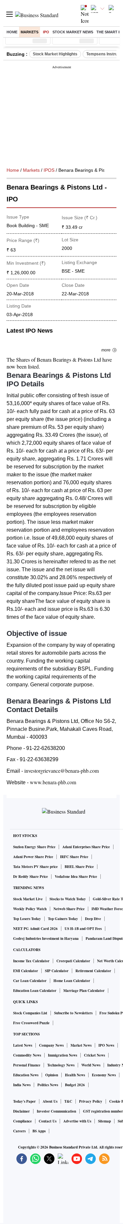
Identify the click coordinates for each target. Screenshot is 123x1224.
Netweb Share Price (69, 909)
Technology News (60, 1065)
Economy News (104, 1075)
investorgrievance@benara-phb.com (61, 770)
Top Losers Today (27, 918)
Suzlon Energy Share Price (34, 847)
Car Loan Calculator (30, 980)
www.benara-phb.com (53, 782)
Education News (25, 1075)
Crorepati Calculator (73, 961)
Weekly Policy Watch (30, 909)
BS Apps (39, 1131)
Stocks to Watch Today (68, 899)
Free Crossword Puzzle (31, 1023)
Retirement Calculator (93, 971)
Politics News (47, 1085)
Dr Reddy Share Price (30, 876)
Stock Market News (72, 32)
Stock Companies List (30, 1013)
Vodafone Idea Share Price (76, 876)
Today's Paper (24, 1101)
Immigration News (62, 1055)
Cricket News (94, 1055)
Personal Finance (26, 1065)
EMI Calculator (25, 971)
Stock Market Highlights (55, 54)
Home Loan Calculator (71, 980)
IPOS (49, 170)
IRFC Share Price (74, 856)
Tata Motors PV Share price (35, 866)
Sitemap (104, 1121)
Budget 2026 (75, 1085)
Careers (19, 1131)
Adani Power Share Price (33, 856)
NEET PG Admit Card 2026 (35, 928)
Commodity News (27, 1055)
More (106, 350)
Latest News (22, 1045)
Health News (75, 1075)
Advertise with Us (77, 1121)
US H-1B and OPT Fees (83, 928)
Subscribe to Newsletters (73, 1013)
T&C (68, 1101)
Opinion (51, 1075)
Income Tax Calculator (31, 961)
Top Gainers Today (63, 918)
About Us (50, 1101)
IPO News (106, 1045)
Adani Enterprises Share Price (86, 847)
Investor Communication (56, 1111)
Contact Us (47, 1121)
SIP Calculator (57, 971)
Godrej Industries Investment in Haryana (46, 938)
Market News (81, 1045)
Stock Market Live (28, 899)
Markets (29, 32)
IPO (46, 32)
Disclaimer (21, 1111)
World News (90, 1065)
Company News (51, 1045)
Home (12, 32)
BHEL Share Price (79, 866)
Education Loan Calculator (34, 990)
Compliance (22, 1121)
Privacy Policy (90, 1101)
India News (22, 1085)
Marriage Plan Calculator (84, 990)
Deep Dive (93, 918)
